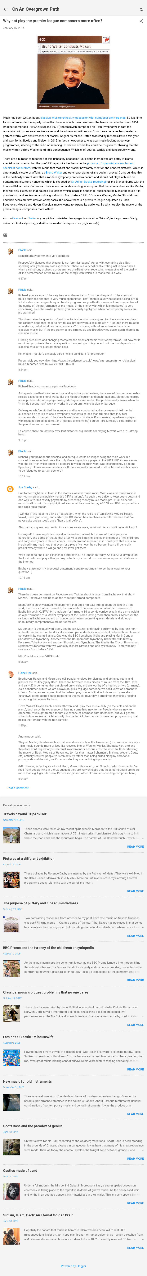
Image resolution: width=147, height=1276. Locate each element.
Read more (135, 846)
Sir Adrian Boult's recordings (89, 181)
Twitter (32, 218)
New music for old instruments (27, 1081)
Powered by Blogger (73, 1266)
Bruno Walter (54, 172)
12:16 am (24, 577)
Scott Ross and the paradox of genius (32, 1126)
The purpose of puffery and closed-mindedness (40, 903)
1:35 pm (23, 725)
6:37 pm (23, 278)
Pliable (22, 250)
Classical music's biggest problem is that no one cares (45, 992)
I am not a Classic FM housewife (28, 1037)
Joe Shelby (25, 487)
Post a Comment (18, 788)
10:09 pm (24, 476)
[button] (141, 21)
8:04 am (23, 779)
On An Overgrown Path (35, 9)
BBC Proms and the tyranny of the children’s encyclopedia (48, 948)
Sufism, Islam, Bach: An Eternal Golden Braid (38, 1215)
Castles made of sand (20, 1171)
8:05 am (23, 662)
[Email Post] (5, 236)
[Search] (141, 10)
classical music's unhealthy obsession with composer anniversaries (83, 117)
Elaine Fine (25, 673)
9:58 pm (23, 440)
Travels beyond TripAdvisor (25, 814)
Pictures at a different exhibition (28, 859)
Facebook (17, 218)
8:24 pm (23, 369)
